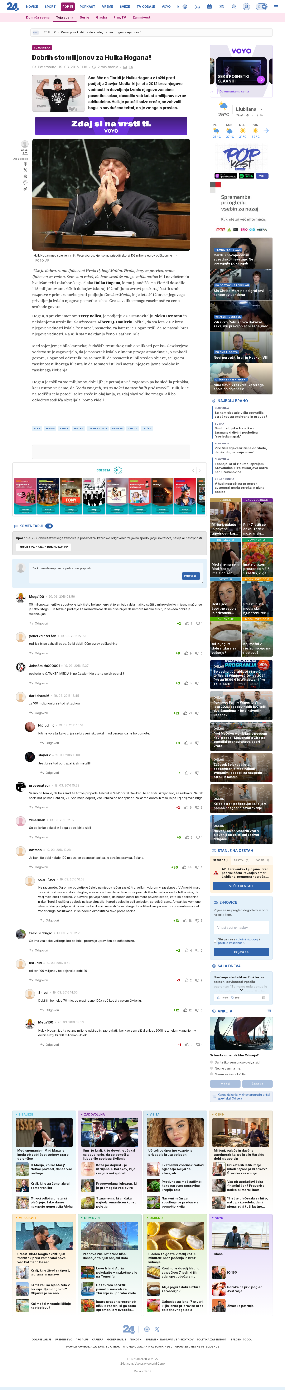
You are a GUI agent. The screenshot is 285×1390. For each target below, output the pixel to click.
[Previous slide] (193, 470)
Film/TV (120, 17)
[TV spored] (209, 6)
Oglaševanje (42, 1339)
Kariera (97, 1339)
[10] (185, 496)
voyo (219, 1218)
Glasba (101, 17)
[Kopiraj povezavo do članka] (25, 189)
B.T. (25, 153)
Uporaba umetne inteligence (197, 1346)
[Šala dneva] (263, 998)
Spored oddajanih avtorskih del (147, 1346)
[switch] (261, 6)
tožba (146, 428)
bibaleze (26, 1114)
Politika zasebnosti (212, 1339)
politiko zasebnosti (231, 943)
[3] (25, 496)
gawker (117, 428)
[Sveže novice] (36, 32)
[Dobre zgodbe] (185, 6)
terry (64, 428)
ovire (262, 860)
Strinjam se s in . (239, 941)
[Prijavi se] (246, 6)
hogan (50, 428)
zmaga (132, 428)
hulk (37, 428)
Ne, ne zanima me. (228, 1068)
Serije (84, 17)
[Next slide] (200, 470)
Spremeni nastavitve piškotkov (170, 1339)
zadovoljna (94, 1114)
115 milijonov (97, 428)
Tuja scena (64, 17)
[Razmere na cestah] (222, 6)
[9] (162, 496)
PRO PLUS (82, 1339)
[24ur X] (157, 1329)
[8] (139, 496)
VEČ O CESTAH (241, 886)
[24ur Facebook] (147, 1329)
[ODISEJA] (109, 470)
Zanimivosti (142, 17)
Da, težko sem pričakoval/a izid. (237, 1062)
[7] (117, 496)
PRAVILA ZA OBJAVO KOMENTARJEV (43, 547)
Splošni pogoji (242, 1339)
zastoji (241, 860)
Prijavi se (190, 575)
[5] (71, 496)
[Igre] (197, 6)
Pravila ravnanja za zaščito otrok (93, 1346)
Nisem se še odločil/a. (230, 1074)
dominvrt (92, 1218)
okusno (156, 1218)
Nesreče (220, 860)
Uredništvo (63, 1339)
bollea (78, 428)
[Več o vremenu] (266, 131)
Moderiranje (116, 1339)
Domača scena (37, 17)
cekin (219, 1114)
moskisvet (28, 1218)
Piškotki (136, 1339)
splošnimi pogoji (247, 939)
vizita (154, 1114)
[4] (48, 496)
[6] (94, 496)
